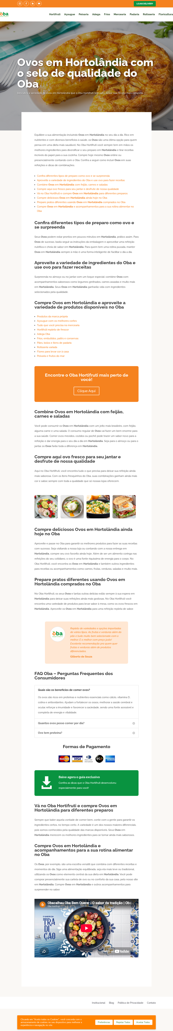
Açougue (69, 14)
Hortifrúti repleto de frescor (53, 329)
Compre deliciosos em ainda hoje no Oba (72, 197)
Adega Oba (43, 334)
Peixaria (84, 14)
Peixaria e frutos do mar (51, 356)
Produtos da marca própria (52, 316)
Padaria (134, 14)
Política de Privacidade (130, 1002)
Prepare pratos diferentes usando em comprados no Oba (81, 202)
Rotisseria (149, 14)
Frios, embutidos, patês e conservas (57, 338)
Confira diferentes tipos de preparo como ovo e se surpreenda (73, 175)
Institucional (98, 1002)
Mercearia (120, 14)
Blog (111, 1002)
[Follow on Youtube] (39, 3)
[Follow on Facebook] (26, 3)
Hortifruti (54, 14)
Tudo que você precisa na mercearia (58, 325)
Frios (107, 14)
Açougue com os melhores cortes (57, 320)
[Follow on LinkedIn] (32, 3)
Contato (151, 1002)
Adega (96, 14)
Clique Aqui (86, 391)
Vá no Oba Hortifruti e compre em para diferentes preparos (82, 193)
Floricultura (166, 14)
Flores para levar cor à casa (53, 351)
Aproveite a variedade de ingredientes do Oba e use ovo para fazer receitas (81, 180)
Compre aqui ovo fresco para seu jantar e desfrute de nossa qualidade (78, 189)
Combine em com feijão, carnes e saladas (72, 184)
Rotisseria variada (47, 347)
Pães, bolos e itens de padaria (54, 342)
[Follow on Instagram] (19, 3)
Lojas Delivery (145, 4)
